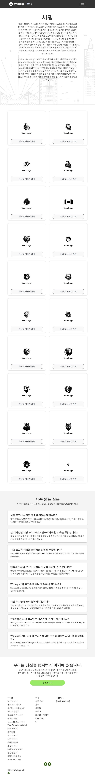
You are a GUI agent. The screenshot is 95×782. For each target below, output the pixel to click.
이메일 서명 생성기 (15, 749)
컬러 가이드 (12, 729)
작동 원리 (39, 701)
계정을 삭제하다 (42, 715)
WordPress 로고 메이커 (17, 725)
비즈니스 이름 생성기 (16, 708)
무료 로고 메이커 (14, 705)
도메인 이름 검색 (14, 756)
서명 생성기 (12, 739)
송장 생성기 (12, 753)
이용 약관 (39, 718)
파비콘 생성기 (13, 712)
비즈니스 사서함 (14, 759)
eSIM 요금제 (13, 742)
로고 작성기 (12, 701)
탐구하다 (11, 732)
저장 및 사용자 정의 (27, 141)
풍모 (37, 705)
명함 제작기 (12, 746)
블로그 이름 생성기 (15, 715)
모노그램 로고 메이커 (16, 722)
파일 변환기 (12, 735)
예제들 (38, 708)
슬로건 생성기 (13, 718)
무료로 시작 (47, 683)
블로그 (38, 712)
